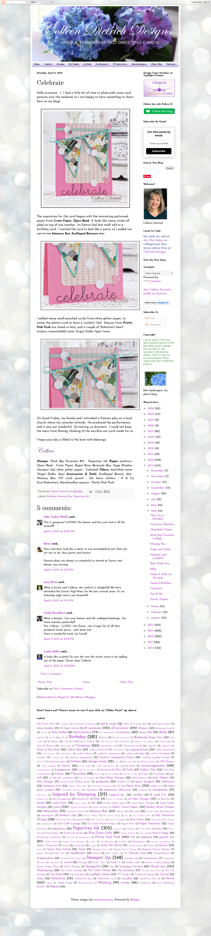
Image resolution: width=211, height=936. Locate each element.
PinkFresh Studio (73, 833)
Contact (48, 64)
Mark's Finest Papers (125, 807)
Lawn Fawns (80, 803)
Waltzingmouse (85, 883)
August (156, 493)
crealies (41, 757)
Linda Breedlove (54, 613)
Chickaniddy (165, 741)
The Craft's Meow (99, 870)
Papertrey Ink (81, 496)
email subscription (105, 766)
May (154, 505)
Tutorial (164, 874)
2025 (151, 414)
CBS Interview (107, 741)
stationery (54, 862)
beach (52, 737)
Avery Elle (145, 732)
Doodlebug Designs (145, 762)
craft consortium (164, 750)
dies (117, 762)
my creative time (141, 815)
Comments (154, 325)
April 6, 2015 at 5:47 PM (59, 570)
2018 (151, 448)
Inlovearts (41, 795)
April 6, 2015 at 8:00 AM (59, 531)
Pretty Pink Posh (107, 837)
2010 (151, 648)
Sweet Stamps (72, 866)
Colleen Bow (74, 749)
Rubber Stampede (47, 845)
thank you (158, 866)
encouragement (153, 765)
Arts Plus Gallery (153, 240)
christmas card (109, 746)
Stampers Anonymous (71, 858)
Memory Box (65, 496)
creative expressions (80, 757)
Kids (97, 799)
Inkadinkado (160, 790)
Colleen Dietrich (98, 750)
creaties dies (57, 757)
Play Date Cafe (100, 833)
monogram (47, 815)
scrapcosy (79, 845)
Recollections (106, 842)
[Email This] (96, 491)
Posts (151, 318)
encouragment (44, 770)
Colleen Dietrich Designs (41, 10)
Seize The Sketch (111, 845)
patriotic (117, 829)
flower (98, 774)
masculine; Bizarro (75, 811)
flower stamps (112, 774)
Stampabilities (161, 853)
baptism (40, 737)
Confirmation (118, 750)
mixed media (152, 811)
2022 (151, 425)
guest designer (144, 781)
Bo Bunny (52, 741)
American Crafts (164, 728)
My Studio (74, 64)
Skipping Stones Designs (156, 849)
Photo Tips (156, 64)
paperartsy (58, 828)
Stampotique (150, 858)
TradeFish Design (144, 874)
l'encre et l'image (114, 799)
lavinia (40, 803)
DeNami (75, 761)
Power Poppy (160, 833)
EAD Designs (49, 766)
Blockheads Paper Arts (148, 737)
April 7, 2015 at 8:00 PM (59, 639)
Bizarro (103, 737)
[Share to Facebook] (105, 491)
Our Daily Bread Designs (101, 823)
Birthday (52, 496)
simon (39, 849)
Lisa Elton (50, 582)
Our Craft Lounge (69, 823)
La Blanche (163, 799)
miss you (134, 811)
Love (57, 807)
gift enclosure (65, 778)
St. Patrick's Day (135, 853)
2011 (151, 642)
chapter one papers (144, 741)
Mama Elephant (100, 807)
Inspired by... (117, 795)
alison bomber (45, 728)
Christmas (82, 745)
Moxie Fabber (91, 815)
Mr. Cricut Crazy (111, 815)
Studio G (115, 862)
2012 (151, 636)
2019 (151, 443)
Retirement (138, 841)
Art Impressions (107, 732)
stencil (68, 862)
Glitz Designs (45, 781)
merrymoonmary (103, 899)
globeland (65, 782)
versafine (126, 878)
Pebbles (130, 829)
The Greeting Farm (150, 870)
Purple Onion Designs (74, 842)
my (126, 815)
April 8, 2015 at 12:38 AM (59, 666)
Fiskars (59, 774)
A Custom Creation (84, 724)
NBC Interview (97, 820)
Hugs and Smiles (160, 549)
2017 (151, 454)
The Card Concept (71, 870)
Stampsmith (168, 858)
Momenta (168, 811)
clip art (152, 746)
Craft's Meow (84, 753)
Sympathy (93, 866)
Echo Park (84, 766)
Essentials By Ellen (111, 770)
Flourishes (78, 773)
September (158, 488)
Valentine (58, 878)
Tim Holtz (56, 874)
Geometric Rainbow (162, 524)
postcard (143, 833)
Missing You (157, 544)
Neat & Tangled (117, 820)
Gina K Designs (86, 778)
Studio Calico (99, 862)
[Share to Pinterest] (108, 491)
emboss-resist (127, 766)
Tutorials (170, 64)
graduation (102, 781)
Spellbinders (78, 853)
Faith (130, 769)
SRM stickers (112, 853)
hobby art (156, 786)
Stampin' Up (98, 858)
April (154, 511)
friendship (159, 774)
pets (159, 828)
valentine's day (83, 878)
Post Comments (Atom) (68, 689)
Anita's (44, 732)
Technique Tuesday (131, 866)
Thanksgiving (45, 870)
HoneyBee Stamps (70, 790)
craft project (48, 754)
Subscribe (158, 151)
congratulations (138, 749)
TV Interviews (120, 64)
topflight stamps (100, 874)
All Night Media (69, 728)
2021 (151, 431)
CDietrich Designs (154, 252)
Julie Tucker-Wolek (56, 517)
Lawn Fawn (59, 803)
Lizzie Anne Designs (142, 803)
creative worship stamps (155, 757)
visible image (64, 883)
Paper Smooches (150, 823)
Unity (40, 878)
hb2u (153, 569)
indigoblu (143, 790)
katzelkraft (82, 799)
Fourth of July (130, 774)
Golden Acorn (82, 781)
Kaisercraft (42, 799)
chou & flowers (45, 746)
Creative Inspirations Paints (116, 757)
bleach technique (120, 737)
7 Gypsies (64, 724)
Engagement (63, 769)
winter (125, 882)
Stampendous (45, 858)
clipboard (166, 746)
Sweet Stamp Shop (48, 866)
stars (42, 862)
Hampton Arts (52, 786)
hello (118, 786)
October (156, 482)
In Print (87, 64)
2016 (151, 460)
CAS (66, 741)
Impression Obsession (117, 790)
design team (97, 761)
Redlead (123, 842)
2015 (151, 465)
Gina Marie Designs (111, 777)
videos (49, 883)
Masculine (50, 811)
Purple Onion (51, 842)
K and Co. (158, 794)
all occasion (92, 728)
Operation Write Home (162, 820)
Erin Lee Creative (87, 770)
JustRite (138, 795)
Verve (170, 878)
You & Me (156, 594)
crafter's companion (108, 753)
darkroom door (57, 761)
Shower (163, 845)
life (93, 803)
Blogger (135, 899)
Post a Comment (51, 674)
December (158, 470)
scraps (93, 845)
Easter (66, 766)
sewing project (135, 845)
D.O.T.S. (40, 762)
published (146, 837)
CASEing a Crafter (83, 741)
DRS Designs (167, 761)
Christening (65, 746)
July (154, 499)
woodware (145, 883)
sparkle (40, 853)
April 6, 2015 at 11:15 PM (58, 600)
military (120, 811)
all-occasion (120, 728)
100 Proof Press (46, 724)
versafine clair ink (150, 878)
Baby (163, 732)
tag (111, 866)
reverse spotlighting (161, 842)
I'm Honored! (102, 64)
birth (62, 737)
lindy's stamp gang (114, 803)
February (157, 612)
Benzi (47, 544)
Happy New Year (77, 786)
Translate (155, 281)
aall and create (161, 724)
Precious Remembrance (78, 837)
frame (144, 774)
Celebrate (156, 588)
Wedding (104, 882)
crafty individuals (160, 753)
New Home (137, 819)
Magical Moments (79, 807)
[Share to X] (102, 491)
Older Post (126, 682)
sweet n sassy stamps (158, 862)
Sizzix (82, 849)
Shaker (150, 845)
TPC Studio (123, 874)
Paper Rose (127, 823)
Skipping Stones (100, 849)
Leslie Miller (52, 651)
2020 (151, 437)
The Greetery (125, 870)
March (155, 606)
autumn (125, 732)
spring (96, 853)
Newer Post (45, 682)
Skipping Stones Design (125, 849)
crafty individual (135, 753)
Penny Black (145, 829)
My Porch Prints (64, 820)
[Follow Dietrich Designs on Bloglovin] (156, 304)
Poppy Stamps (128, 833)
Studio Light (133, 862)
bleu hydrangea (139, 64)
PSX (132, 837)
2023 (151, 420)
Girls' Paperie (160, 777)
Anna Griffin (59, 732)
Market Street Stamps (160, 807)
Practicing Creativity (49, 837)
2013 (151, 630)
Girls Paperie (139, 778)
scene (66, 845)
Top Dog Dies (77, 874)
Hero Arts (133, 785)
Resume (60, 64)
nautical (80, 819)
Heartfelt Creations (101, 786)
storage (82, 862)
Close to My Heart (48, 749)
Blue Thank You (159, 563)
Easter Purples (159, 599)
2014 (151, 625)
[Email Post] (90, 491)
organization (47, 824)
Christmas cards (133, 746)
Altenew (143, 728)
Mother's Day (67, 815)
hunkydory (92, 790)
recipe (92, 842)
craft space (66, 754)
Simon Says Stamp (59, 849)
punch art (166, 837)
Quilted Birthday (160, 583)
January (156, 618)
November (158, 476)
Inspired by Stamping (74, 794)
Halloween (167, 781)
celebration (124, 741)
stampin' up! (131, 858)
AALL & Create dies (135, 724)
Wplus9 (54, 886)
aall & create (108, 724)
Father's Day (148, 769)
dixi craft (127, 762)
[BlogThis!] (99, 491)
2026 (151, 408)
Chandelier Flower (161, 529)
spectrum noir (57, 853)
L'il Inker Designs (139, 799)
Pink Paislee (52, 833)
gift (51, 778)
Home (37, 64)
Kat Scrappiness (62, 799)
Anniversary (82, 732)
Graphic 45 (123, 781)
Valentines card (106, 878)
